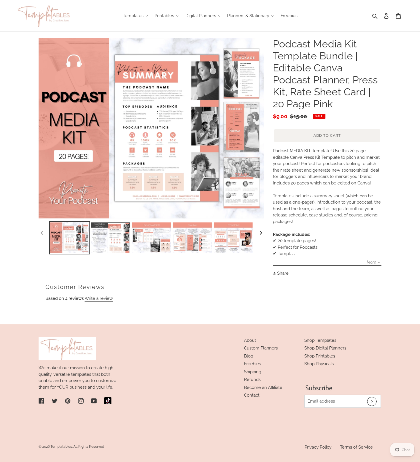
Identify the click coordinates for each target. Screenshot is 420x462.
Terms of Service (356, 447)
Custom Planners (261, 348)
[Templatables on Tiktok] (107, 400)
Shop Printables (319, 356)
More (371, 262)
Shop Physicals (319, 363)
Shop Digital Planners (325, 348)
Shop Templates (320, 340)
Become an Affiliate (263, 387)
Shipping (252, 371)
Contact (251, 395)
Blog (248, 356)
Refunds (252, 379)
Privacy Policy (318, 447)
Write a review (99, 298)
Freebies (252, 363)
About (250, 340)
